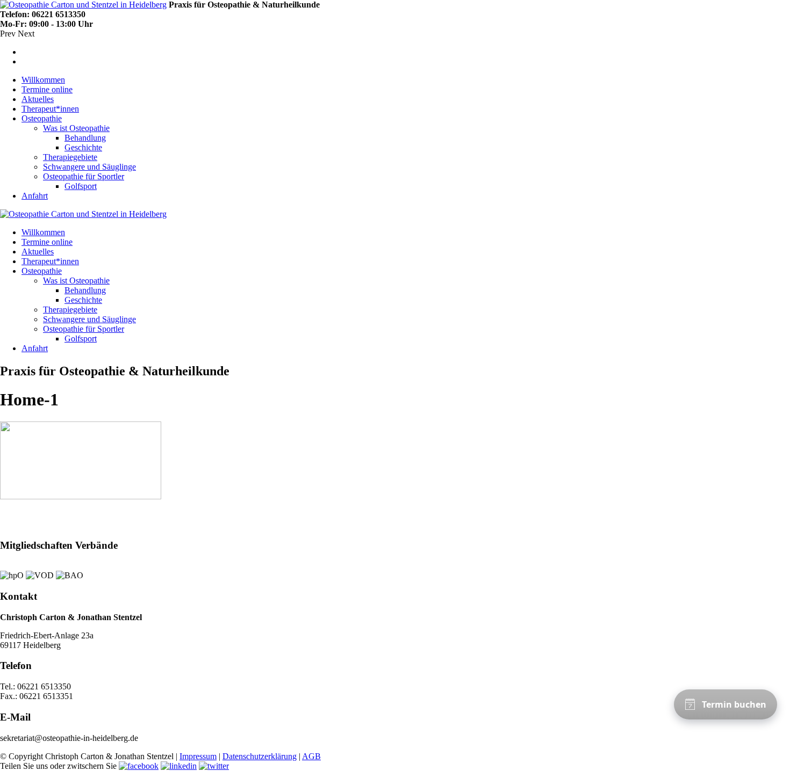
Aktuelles (37, 99)
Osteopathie (41, 118)
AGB (311, 756)
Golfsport (80, 186)
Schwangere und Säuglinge (89, 166)
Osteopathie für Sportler (83, 176)
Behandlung (85, 137)
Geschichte (83, 147)
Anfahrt (34, 195)
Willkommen (43, 79)
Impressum (198, 756)
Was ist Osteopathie (76, 128)
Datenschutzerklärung (259, 756)
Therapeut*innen (50, 108)
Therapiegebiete (70, 157)
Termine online (47, 89)
